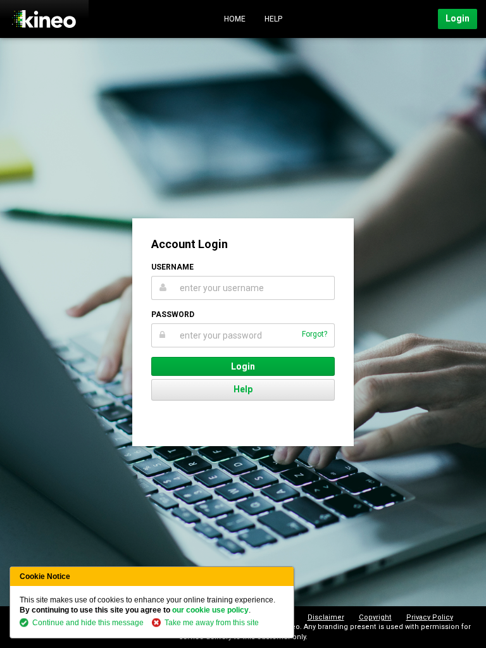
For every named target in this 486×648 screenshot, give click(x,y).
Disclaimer (326, 617)
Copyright (375, 617)
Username (172, 267)
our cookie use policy (210, 610)
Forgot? (314, 334)
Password (172, 314)
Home (235, 19)
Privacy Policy (429, 617)
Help (273, 19)
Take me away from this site (212, 622)
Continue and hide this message (88, 622)
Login (458, 18)
